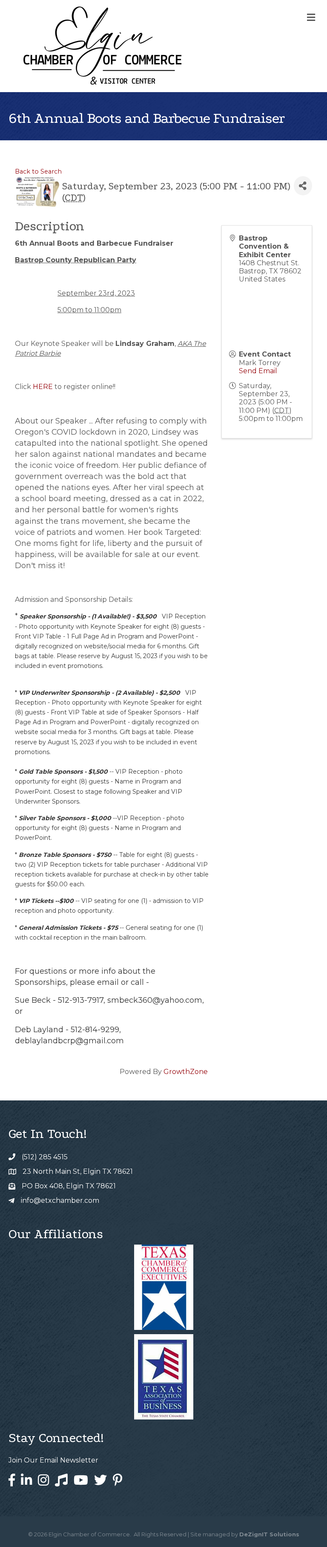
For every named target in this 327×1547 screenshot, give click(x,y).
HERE (43, 387)
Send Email (258, 371)
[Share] (303, 185)
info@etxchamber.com (60, 1200)
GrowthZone (186, 1072)
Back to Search (38, 171)
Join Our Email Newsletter (53, 1460)
